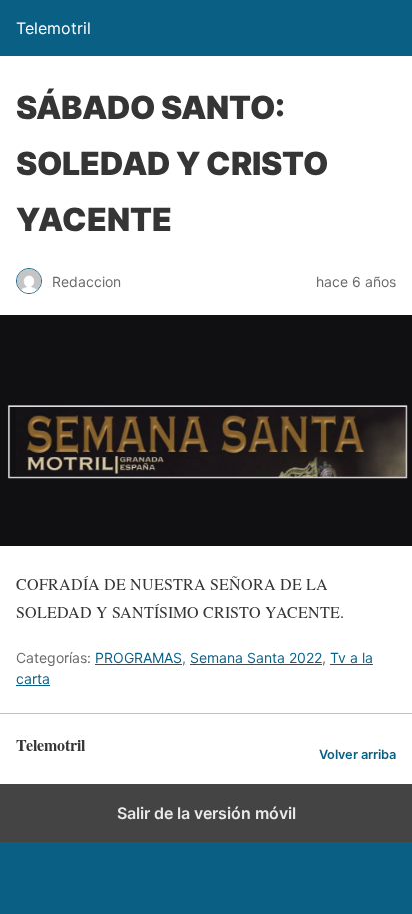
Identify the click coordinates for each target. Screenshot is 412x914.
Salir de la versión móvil (206, 813)
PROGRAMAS (138, 657)
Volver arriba (357, 754)
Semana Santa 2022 (256, 657)
